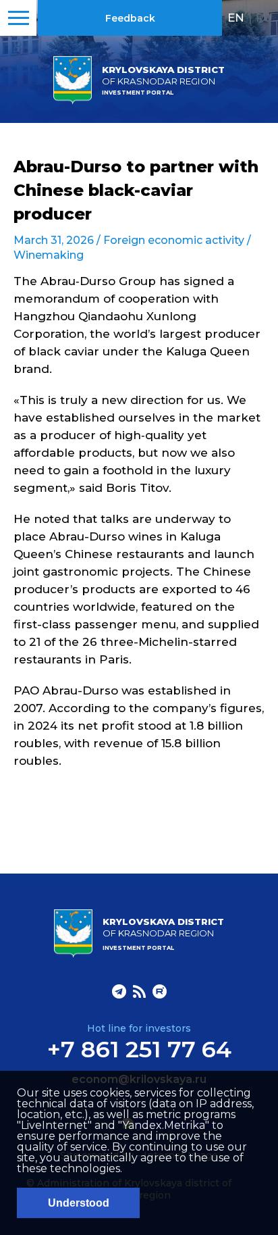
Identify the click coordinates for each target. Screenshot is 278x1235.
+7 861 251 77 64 (139, 1049)
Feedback (130, 18)
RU (264, 17)
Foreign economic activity (173, 240)
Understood (78, 1203)
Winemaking (48, 255)
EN (235, 17)
